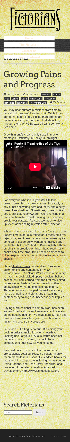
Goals (24, 98)
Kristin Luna (32, 94)
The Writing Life (38, 102)
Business (46, 94)
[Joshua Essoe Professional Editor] (35, 192)
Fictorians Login (58, 436)
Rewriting (22, 102)
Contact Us (29, 51)
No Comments (59, 102)
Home (29, 38)
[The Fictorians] (35, 29)
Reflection (9, 102)
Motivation (50, 98)
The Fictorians (29, 44)
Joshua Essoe (21, 266)
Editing (15, 98)
